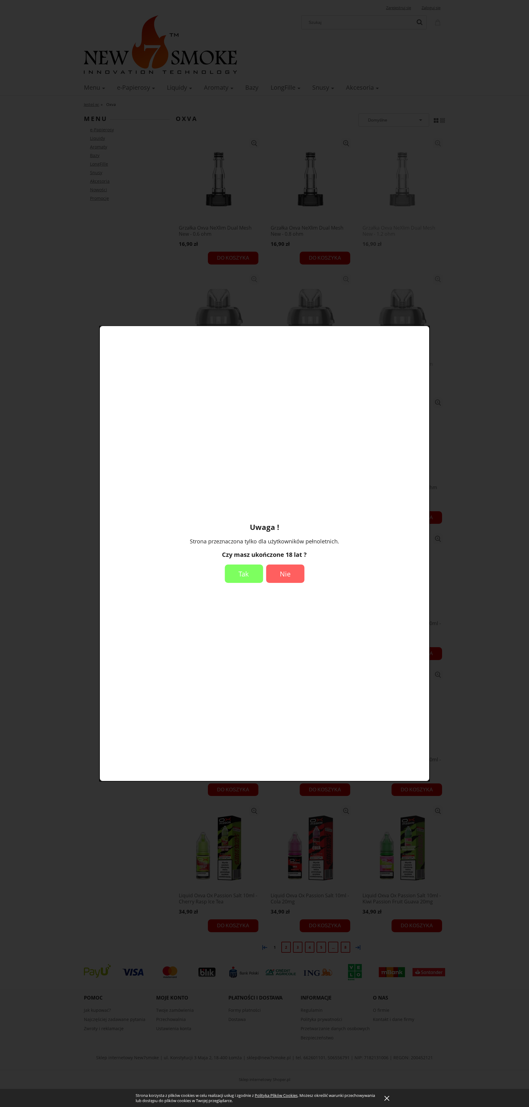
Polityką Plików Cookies (276, 1095)
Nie (285, 573)
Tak (243, 573)
